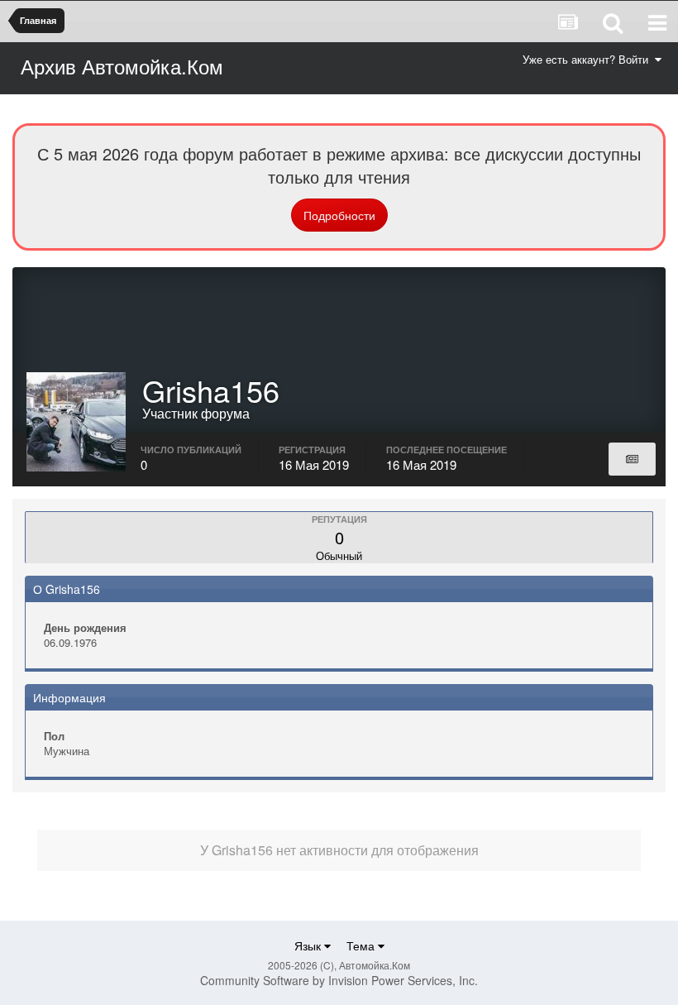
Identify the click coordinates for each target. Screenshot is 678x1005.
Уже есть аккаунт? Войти (589, 59)
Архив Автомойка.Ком (122, 65)
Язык (309, 945)
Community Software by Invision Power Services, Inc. (339, 980)
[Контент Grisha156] (632, 459)
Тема (362, 945)
